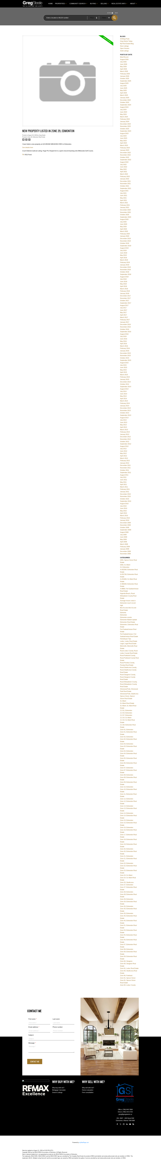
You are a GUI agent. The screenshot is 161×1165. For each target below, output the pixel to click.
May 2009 (123, 539)
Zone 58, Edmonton (126, 949)
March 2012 (124, 458)
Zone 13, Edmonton (126, 806)
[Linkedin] (127, 1124)
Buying (93, 3)
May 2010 (123, 511)
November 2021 (125, 183)
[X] (120, 1124)
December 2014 (125, 382)
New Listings (124, 46)
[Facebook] (117, 1124)
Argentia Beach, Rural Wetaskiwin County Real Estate (128, 596)
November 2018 (125, 269)
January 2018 (124, 293)
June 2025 (123, 88)
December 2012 (125, 437)
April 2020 (123, 229)
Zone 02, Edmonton (126, 737)
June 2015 (123, 367)
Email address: (33, 1027)
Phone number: (58, 1027)
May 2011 (123, 482)
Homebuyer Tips (125, 639)
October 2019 (124, 243)
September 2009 (125, 530)
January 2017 (124, 322)
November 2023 (125, 126)
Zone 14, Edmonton (126, 813)
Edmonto (123, 612)
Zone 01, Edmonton (126, 729)
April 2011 (123, 484)
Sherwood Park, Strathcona (129, 694)
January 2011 (124, 491)
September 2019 (125, 246)
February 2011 (125, 489)
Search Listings (57, 1092)
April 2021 (123, 200)
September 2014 (125, 386)
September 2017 (125, 303)
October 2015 (124, 358)
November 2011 (125, 468)
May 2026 (123, 66)
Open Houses (124, 48)
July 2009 (123, 534)
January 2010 (124, 520)
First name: (32, 1019)
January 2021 (124, 207)
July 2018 (123, 279)
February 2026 (125, 74)
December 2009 (125, 523)
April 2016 (123, 343)
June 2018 (123, 281)
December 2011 (125, 465)
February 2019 (125, 262)
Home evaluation (87, 1090)
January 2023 (124, 150)
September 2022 (125, 159)
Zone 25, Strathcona (127, 882)
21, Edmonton (124, 567)
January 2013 (124, 434)
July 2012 (123, 448)
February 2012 (125, 460)
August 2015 (124, 363)
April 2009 (123, 542)
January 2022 (124, 179)
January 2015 (124, 379)
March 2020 (124, 231)
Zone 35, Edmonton (126, 913)
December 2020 (125, 210)
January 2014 (124, 406)
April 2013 (123, 427)
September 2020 (125, 217)
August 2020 (124, 219)
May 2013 (123, 425)
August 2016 (124, 334)
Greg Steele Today (126, 41)
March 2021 (124, 202)
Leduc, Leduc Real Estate (128, 641)
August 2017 (124, 305)
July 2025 (123, 85)
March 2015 (124, 374)
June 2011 (123, 480)
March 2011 (124, 487)
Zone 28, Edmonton (126, 892)
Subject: (31, 1035)
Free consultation (87, 1092)
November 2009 (125, 525)
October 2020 (124, 214)
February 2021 (125, 205)
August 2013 (124, 417)
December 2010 (125, 494)
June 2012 (123, 451)
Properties (60, 3)
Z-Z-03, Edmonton (126, 713)
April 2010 (123, 513)
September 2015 (125, 360)
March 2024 (124, 117)
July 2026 (123, 62)
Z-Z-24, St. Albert (125, 717)
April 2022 (123, 171)
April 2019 (123, 257)
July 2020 (123, 222)
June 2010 (123, 508)
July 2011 (123, 477)
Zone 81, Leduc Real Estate (129, 968)
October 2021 (124, 186)
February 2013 (125, 432)
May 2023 (123, 140)
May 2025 (123, 90)
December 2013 (125, 408)
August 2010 (124, 503)
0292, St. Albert (125, 565)
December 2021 (125, 181)
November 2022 (125, 155)
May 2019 (123, 255)
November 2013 (125, 410)
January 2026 (124, 76)
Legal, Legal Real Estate (128, 643)
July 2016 (123, 336)
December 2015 (125, 353)
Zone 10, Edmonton (126, 787)
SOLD (116, 12)
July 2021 (123, 193)
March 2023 (124, 145)
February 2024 (125, 119)
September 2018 (125, 274)
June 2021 (123, 195)
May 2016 (123, 341)
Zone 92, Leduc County (128, 985)
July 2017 (123, 308)
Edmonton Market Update (128, 619)
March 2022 (124, 174)
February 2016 (125, 348)
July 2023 (123, 136)
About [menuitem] (132, 3)
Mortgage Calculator (59, 1090)
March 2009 (124, 544)
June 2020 (123, 224)
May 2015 (123, 370)
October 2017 (124, 300)
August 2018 (124, 277)
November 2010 (125, 496)
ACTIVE (109, 12)
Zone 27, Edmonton (126, 885)
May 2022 (123, 169)
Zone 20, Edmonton (126, 849)
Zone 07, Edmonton (126, 768)
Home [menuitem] (50, 3)
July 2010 (123, 506)
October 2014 (124, 384)
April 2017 (123, 315)
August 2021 (124, 191)
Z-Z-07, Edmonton (126, 715)
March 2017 (124, 317)
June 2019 (123, 253)
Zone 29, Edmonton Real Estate (36, 137)
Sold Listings (124, 51)
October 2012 (124, 441)
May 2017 (123, 312)
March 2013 (124, 429)
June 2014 (123, 394)
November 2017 (125, 298)
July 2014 (123, 391)
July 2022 (123, 164)
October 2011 (124, 470)
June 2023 (123, 138)
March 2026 (124, 71)
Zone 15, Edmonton (126, 820)
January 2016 (124, 351)
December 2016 (125, 324)
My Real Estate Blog (127, 43)
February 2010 (125, 518)
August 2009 (124, 532)
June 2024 (123, 112)
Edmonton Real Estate (127, 622)
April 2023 (123, 143)
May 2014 (123, 396)
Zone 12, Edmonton (126, 799)
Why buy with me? (58, 1087)
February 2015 (125, 377)
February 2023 (125, 148)
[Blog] (133, 1124)
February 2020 (125, 234)
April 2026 (123, 69)
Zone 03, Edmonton (126, 744)
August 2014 (124, 389)
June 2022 (123, 167)
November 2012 (125, 439)
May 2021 (123, 198)
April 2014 (123, 398)
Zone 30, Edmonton (126, 906)
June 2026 (123, 64)
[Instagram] (123, 1124)
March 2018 (124, 289)
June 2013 (123, 422)
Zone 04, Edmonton (126, 751)
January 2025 (124, 97)
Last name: (56, 1019)
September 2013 (125, 415)
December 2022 (125, 152)
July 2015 (123, 365)
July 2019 (123, 250)
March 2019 (124, 260)
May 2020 (123, 226)
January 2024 (124, 121)
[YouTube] (130, 1124)
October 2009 (124, 527)
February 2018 (125, 291)
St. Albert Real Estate (127, 703)
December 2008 (125, 551)
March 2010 (124, 515)
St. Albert (123, 701)
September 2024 (125, 105)
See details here (27, 147)
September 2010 (125, 501)
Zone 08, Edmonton (126, 775)
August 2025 (124, 83)
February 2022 (125, 176)
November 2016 (125, 327)
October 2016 (124, 329)
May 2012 (123, 453)
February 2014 (125, 403)
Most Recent (124, 57)
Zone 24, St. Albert (126, 875)
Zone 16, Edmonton (126, 827)
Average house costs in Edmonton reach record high (128, 603)
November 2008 (125, 554)
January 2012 (124, 463)
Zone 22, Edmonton (126, 863)
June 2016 (123, 339)
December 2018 (125, 267)
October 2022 (124, 157)
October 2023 (124, 129)
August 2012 (124, 446)
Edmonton (123, 615)
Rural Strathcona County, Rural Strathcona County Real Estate (128, 670)
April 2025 (123, 93)
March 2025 (124, 95)
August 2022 (124, 162)
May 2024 (123, 114)
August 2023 (124, 133)
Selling (104, 3)
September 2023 (125, 131)
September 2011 (125, 472)
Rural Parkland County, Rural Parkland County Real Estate (129, 658)
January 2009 (124, 549)
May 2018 (123, 284)
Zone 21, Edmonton (126, 856)
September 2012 (125, 444)
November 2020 (125, 212)
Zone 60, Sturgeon (126, 961)
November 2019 (125, 241)
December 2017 (125, 296)
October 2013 (124, 413)
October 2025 (124, 78)
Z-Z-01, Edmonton (126, 710)
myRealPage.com (84, 1142)
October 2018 (124, 272)
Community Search (78, 3)
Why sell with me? (88, 1087)
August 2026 (124, 59)
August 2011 (124, 475)
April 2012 (123, 456)
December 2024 (125, 100)
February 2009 (125, 546)
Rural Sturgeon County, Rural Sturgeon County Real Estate (128, 677)
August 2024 (124, 107)
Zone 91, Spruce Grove (127, 978)
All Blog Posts (124, 39)
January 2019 (124, 265)
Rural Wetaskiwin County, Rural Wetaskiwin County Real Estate (128, 684)
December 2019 (125, 238)
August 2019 (124, 248)
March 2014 (124, 401)
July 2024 (123, 109)
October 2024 (124, 102)
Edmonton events (126, 617)
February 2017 (125, 320)
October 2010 (124, 499)
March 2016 (124, 346)
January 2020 (124, 236)
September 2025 (125, 81)
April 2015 (123, 372)
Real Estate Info (119, 3)
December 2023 (125, 124)
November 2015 (125, 355)
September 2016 (125, 331)
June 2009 (123, 537)
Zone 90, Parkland (126, 975)
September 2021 (125, 188)
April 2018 (123, 286)
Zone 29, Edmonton (126, 899)
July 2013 (123, 420)
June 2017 (123, 310)
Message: (31, 1043)
